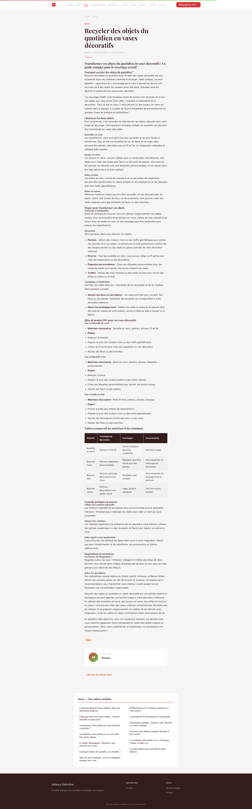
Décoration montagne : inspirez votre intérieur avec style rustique (151, 724)
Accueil (70, 5)
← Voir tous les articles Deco (98, 674)
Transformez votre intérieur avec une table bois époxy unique (99, 735)
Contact (169, 792)
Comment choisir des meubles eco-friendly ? (100, 751)
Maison (142, 5)
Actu (79, 5)
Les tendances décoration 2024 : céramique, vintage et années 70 (150, 741)
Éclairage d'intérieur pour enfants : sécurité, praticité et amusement (99, 718)
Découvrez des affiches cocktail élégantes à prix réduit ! (149, 732)
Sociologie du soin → (188, 5)
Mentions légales (173, 788)
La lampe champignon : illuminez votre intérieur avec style (97, 744)
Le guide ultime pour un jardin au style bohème (148, 750)
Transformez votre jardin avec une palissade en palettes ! (99, 726)
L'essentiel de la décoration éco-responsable (150, 716)
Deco (86, 5)
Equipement (114, 5)
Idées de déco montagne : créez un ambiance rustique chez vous (99, 759)
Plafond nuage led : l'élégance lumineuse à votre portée (149, 709)
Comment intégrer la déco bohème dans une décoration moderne (99, 709)
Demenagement (98, 5)
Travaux (161, 5)
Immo (124, 5)
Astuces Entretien (62, 784)
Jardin (133, 5)
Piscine (152, 5)
